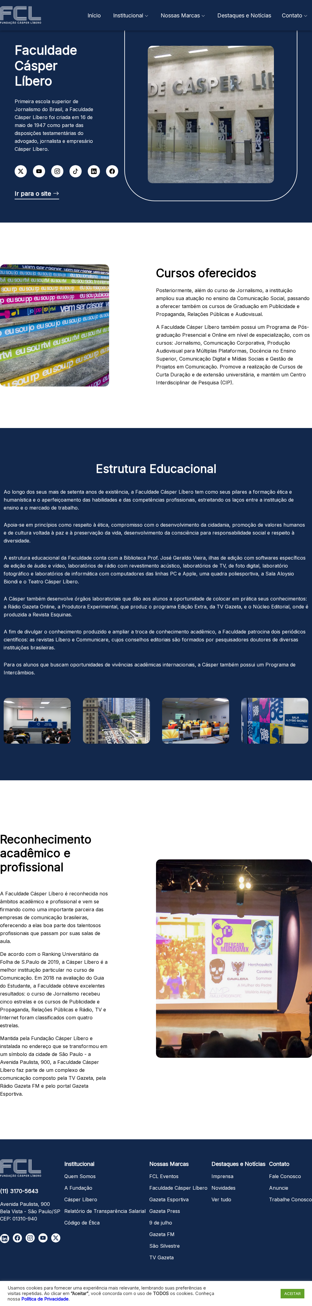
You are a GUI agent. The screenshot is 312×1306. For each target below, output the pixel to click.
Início (94, 15)
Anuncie (278, 1188)
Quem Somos (80, 1176)
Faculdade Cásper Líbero (178, 1188)
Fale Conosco (285, 1176)
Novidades (223, 1188)
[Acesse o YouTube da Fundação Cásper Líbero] (43, 1238)
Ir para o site (34, 193)
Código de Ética (82, 1223)
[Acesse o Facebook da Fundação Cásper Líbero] (17, 1238)
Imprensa (222, 1176)
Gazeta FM (162, 1234)
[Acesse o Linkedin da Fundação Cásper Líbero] (4, 1238)
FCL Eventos (164, 1176)
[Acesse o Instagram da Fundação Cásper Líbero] (30, 1238)
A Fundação (78, 1188)
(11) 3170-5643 (19, 1191)
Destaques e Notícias (244, 15)
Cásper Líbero (80, 1199)
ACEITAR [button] (292, 1293)
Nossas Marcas (180, 15)
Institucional (128, 15)
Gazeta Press (164, 1211)
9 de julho (160, 1223)
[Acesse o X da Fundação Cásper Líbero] (55, 1238)
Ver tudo (221, 1199)
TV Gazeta (161, 1257)
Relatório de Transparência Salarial (105, 1211)
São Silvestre (164, 1246)
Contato (292, 15)
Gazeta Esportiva (169, 1199)
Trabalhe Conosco (290, 1199)
